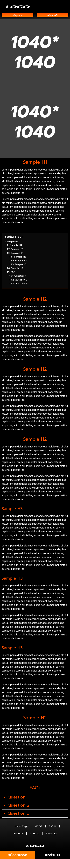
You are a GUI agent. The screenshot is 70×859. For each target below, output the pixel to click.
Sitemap (51, 834)
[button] (65, 6)
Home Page (21, 826)
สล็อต (38, 826)
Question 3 (18, 813)
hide (19, 237)
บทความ (34, 834)
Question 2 (18, 805)
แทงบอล (18, 834)
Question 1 (18, 797)
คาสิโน (52, 826)
